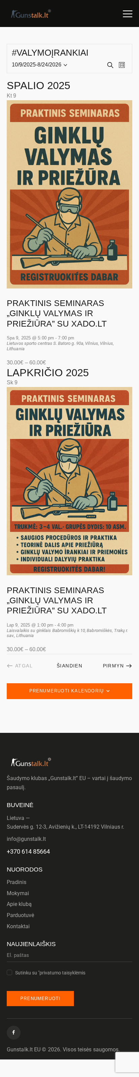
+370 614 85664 (28, 851)
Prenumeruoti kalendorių (66, 690)
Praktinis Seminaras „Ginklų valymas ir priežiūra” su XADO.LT (57, 313)
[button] (127, 13)
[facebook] (14, 1033)
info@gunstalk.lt (26, 839)
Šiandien (69, 665)
